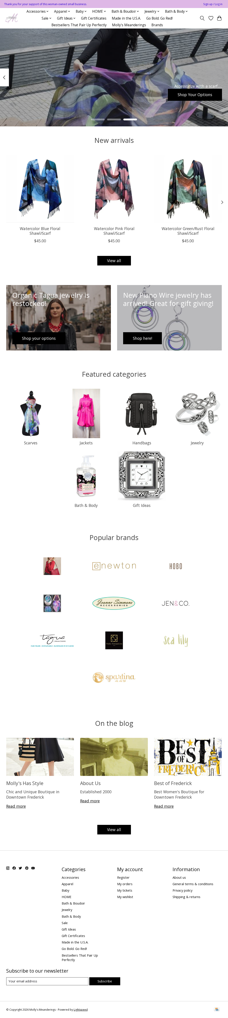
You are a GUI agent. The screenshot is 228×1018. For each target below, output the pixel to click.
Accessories (70, 877)
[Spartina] (114, 678)
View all (114, 260)
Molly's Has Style (24, 783)
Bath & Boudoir (73, 903)
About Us (90, 783)
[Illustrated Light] (52, 603)
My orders (124, 884)
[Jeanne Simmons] (114, 603)
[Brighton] (52, 566)
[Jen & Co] (176, 603)
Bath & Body (86, 505)
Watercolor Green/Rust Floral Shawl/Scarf (188, 231)
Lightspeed (81, 1010)
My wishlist (125, 897)
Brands (157, 25)
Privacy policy (182, 890)
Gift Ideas (142, 505)
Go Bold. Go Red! (159, 18)
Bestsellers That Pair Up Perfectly (79, 25)
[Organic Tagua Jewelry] (52, 640)
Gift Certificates (93, 18)
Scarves (30, 442)
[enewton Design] (114, 566)
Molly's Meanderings (129, 25)
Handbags (141, 442)
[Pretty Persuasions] (114, 640)
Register (123, 877)
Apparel (67, 884)
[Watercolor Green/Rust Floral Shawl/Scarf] (188, 189)
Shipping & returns (186, 897)
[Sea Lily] (176, 640)
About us (179, 877)
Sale (65, 923)
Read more (16, 806)
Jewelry (197, 442)
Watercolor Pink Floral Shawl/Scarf (114, 231)
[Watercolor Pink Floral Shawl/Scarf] (114, 189)
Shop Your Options (195, 94)
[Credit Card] (217, 1010)
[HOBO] (176, 566)
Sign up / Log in (212, 4)
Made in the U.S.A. (126, 18)
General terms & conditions (193, 884)
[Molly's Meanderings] (11, 18)
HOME (66, 897)
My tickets (124, 890)
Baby (65, 890)
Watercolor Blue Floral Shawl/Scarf (40, 231)
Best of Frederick (173, 783)
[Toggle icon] (202, 18)
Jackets (86, 442)
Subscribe (105, 981)
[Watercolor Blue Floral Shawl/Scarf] (40, 189)
